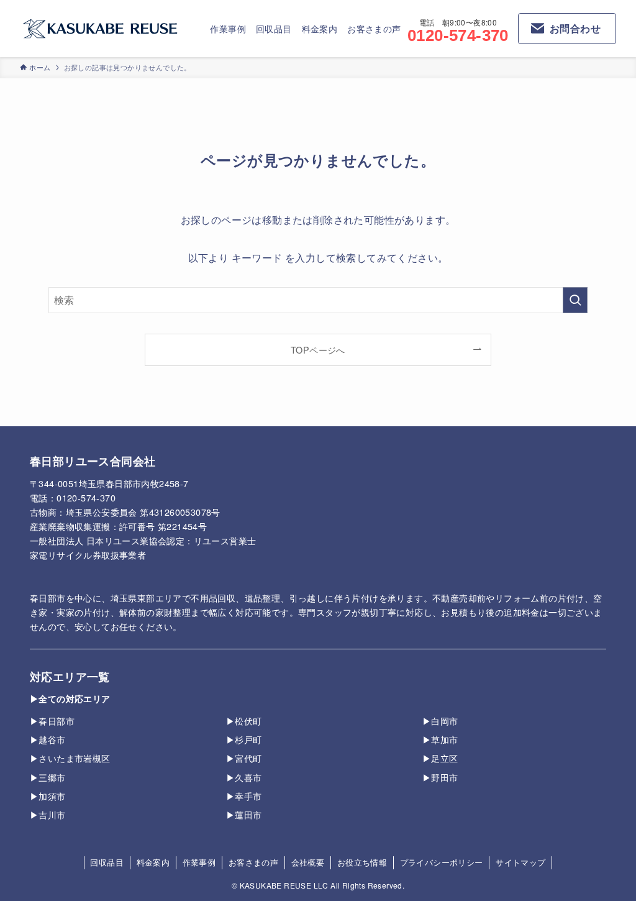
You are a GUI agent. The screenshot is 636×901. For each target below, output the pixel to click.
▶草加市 (440, 739)
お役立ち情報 (362, 862)
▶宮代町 (244, 757)
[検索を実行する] (575, 300)
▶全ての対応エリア (70, 698)
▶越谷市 (48, 739)
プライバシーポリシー (441, 862)
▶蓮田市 (244, 814)
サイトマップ (520, 862)
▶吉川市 (48, 814)
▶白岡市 (440, 720)
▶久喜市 (244, 777)
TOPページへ (318, 349)
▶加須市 (48, 795)
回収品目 (107, 862)
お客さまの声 (253, 862)
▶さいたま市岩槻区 (70, 757)
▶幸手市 (244, 795)
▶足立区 (440, 757)
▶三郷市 (48, 777)
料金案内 (153, 862)
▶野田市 (440, 777)
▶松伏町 (244, 720)
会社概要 (308, 862)
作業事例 (199, 862)
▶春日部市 (52, 720)
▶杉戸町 (244, 739)
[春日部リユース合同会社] (100, 28)
